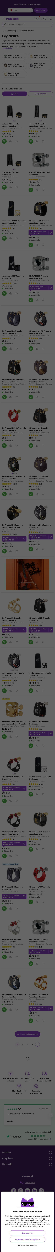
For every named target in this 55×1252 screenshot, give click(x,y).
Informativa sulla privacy (32, 1226)
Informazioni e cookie (27, 1245)
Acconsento (27, 1233)
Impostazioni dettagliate (27, 1239)
